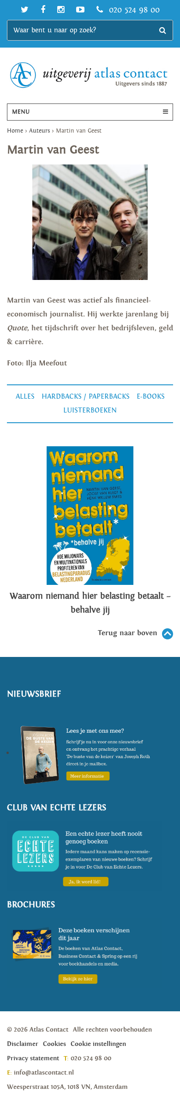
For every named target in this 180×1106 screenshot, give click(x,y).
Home (15, 131)
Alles (25, 396)
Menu (21, 112)
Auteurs (39, 131)
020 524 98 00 (133, 10)
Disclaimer (22, 1044)
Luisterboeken (90, 410)
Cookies (54, 1044)
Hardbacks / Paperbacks (86, 396)
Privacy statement (33, 1058)
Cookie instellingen (98, 1044)
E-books (151, 396)
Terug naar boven (127, 633)
